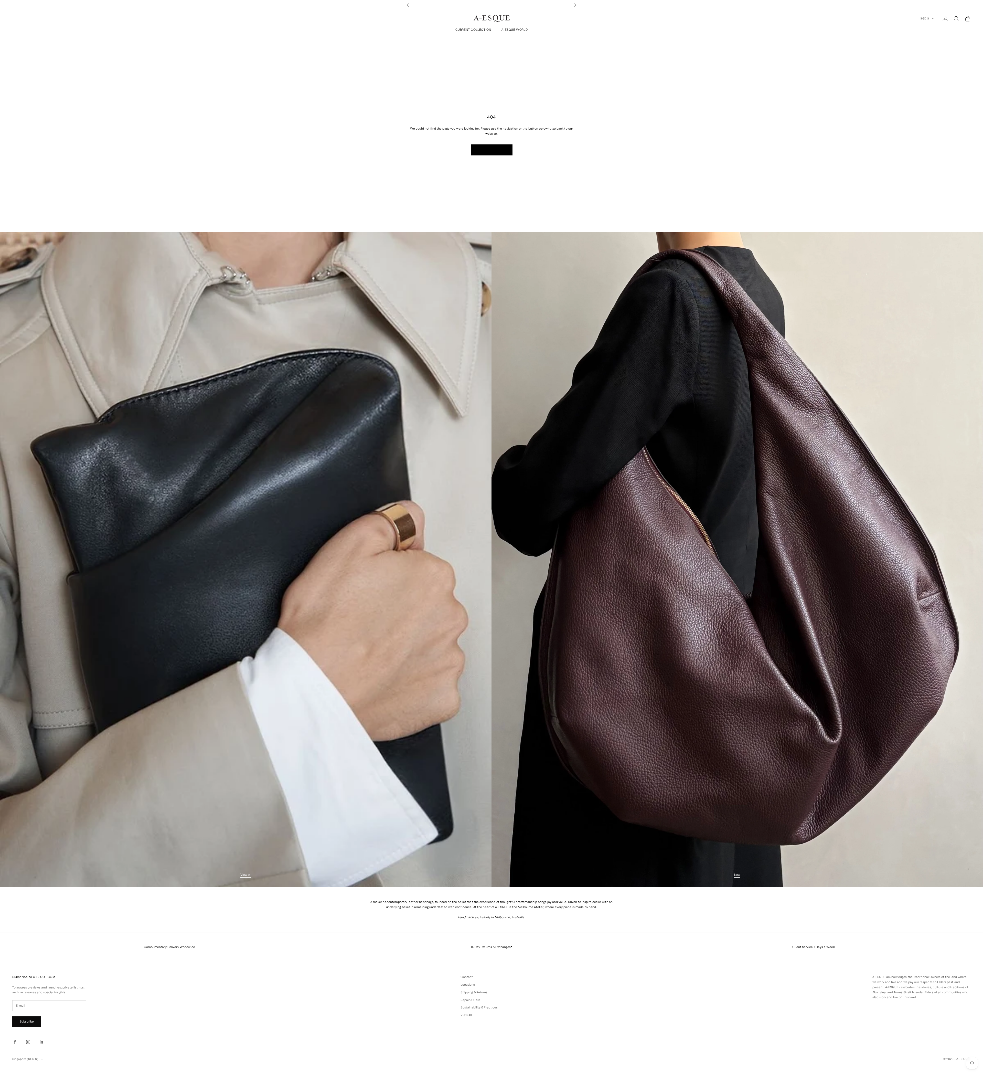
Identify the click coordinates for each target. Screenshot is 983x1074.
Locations (468, 985)
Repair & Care (470, 1000)
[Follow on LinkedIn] (41, 1042)
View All (245, 875)
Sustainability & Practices (479, 1007)
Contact (467, 977)
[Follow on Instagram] (28, 1042)
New (737, 875)
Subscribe (27, 1021)
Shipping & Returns (474, 992)
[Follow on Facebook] (14, 1042)
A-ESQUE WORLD (514, 30)
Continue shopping (491, 150)
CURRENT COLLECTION (473, 30)
